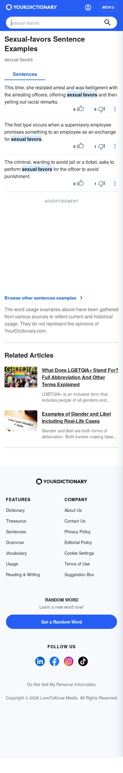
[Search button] (107, 22)
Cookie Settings (79, 553)
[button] (88, 7)
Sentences (25, 74)
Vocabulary (16, 553)
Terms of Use (77, 564)
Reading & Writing (23, 574)
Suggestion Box (79, 574)
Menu (108, 7)
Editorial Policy (78, 542)
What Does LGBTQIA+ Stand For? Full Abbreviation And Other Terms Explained (80, 377)
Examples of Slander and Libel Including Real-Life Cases (76, 417)
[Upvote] (80, 109)
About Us (73, 510)
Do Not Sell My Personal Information (61, 684)
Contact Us (74, 521)
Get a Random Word (61, 622)
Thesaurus (16, 521)
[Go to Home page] (31, 7)
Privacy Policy (77, 531)
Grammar (15, 542)
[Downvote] (101, 109)
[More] (115, 109)
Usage (12, 564)
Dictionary (15, 510)
